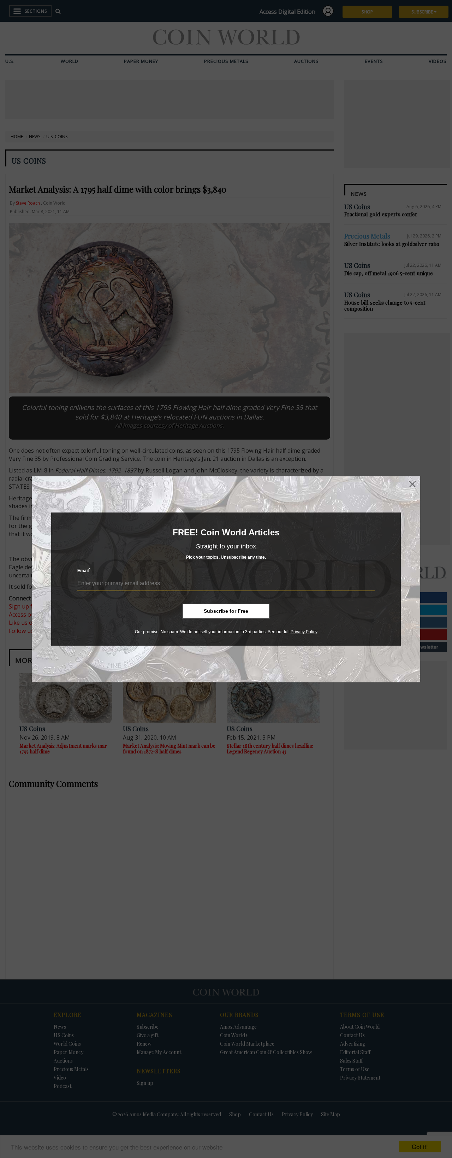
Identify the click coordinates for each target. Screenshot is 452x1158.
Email (83, 570)
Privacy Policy (304, 631)
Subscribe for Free (226, 611)
